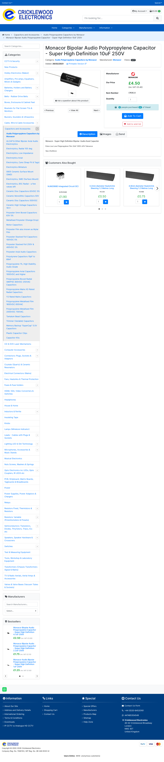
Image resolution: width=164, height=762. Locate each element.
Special (158, 3)
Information (104, 28)
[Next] (157, 188)
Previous (49, 110)
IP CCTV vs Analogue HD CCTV (18, 726)
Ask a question (72, 100)
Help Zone (88, 722)
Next (96, 110)
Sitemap (87, 718)
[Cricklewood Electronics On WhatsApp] (4, 689)
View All (74, 110)
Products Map (90, 714)
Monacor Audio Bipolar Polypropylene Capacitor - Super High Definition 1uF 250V (24, 663)
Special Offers (90, 706)
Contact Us (6, 3)
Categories (67, 28)
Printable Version (76, 63)
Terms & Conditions (13, 718)
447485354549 (132, 715)
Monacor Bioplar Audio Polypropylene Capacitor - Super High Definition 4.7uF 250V (24, 631)
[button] (139, 11)
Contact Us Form (132, 705)
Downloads (9, 722)
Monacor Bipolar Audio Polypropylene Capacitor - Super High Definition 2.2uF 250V (24, 647)
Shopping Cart (50, 710)
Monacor (117, 60)
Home (54, 28)
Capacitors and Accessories (26, 35)
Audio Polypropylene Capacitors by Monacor (64, 35)
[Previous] (5, 676)
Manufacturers (85, 28)
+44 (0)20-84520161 (134, 710)
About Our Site (11, 706)
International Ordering (14, 714)
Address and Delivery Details (17, 710)
